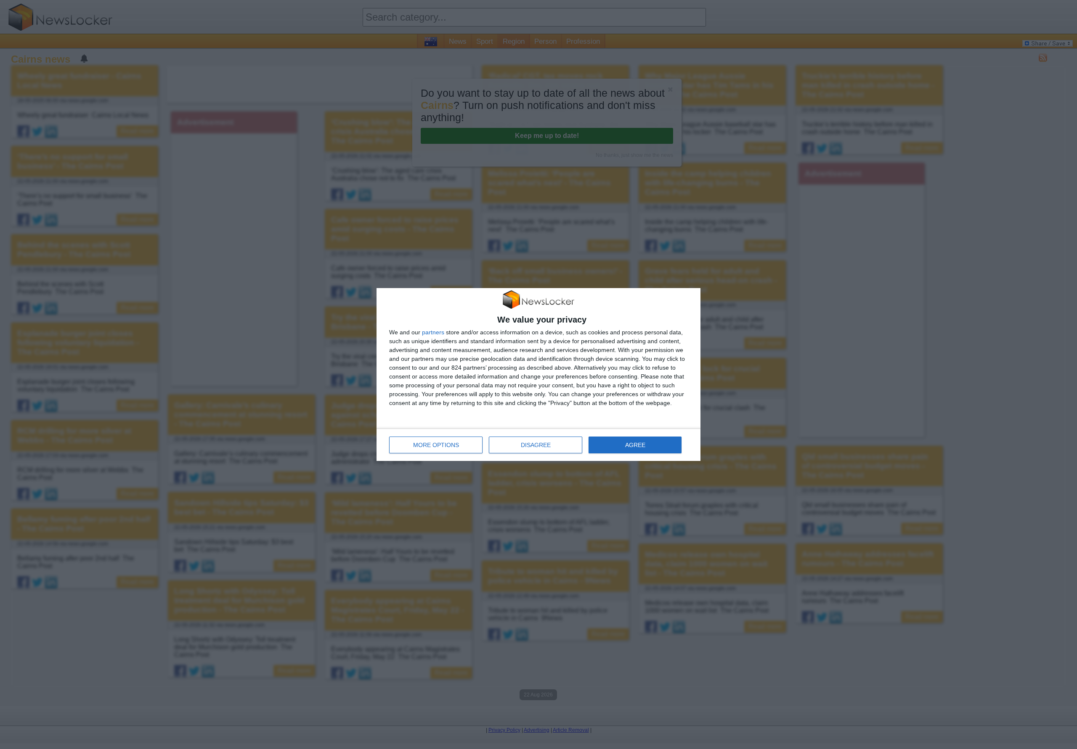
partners (433, 332)
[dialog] (538, 374)
